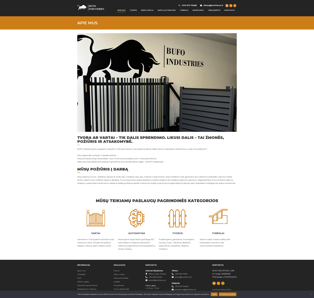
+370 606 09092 (155, 277)
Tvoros (116, 271)
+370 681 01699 (181, 274)
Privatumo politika (227, 294)
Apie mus (81, 271)
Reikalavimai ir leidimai (86, 289)
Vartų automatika (121, 278)
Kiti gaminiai (119, 285)
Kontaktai (81, 274)
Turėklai (117, 282)
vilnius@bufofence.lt (213, 5)
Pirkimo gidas (83, 282)
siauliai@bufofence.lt (157, 280)
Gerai (214, 294)
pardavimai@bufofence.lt (185, 289)
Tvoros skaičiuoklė (121, 289)
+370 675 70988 (189, 5)
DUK (79, 278)
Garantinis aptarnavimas (87, 285)
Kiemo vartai (119, 274)
